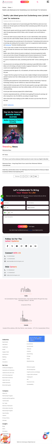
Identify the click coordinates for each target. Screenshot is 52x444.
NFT (28, 379)
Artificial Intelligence (7, 367)
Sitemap (4, 420)
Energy (28, 356)
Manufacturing (30, 361)
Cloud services (30, 381)
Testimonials (5, 400)
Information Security (7, 408)
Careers (4, 415)
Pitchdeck (4, 431)
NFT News (5, 154)
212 (31, 176)
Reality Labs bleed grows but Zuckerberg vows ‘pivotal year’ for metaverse (24, 10)
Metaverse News (6, 150)
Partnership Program (7, 395)
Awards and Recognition (8, 398)
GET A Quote (24, 1)
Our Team (4, 403)
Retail (3, 349)
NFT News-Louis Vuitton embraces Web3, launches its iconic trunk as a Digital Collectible (25, 159)
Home (4, 7)
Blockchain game (6, 385)
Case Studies (5, 413)
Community (5, 433)
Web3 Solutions (6, 382)
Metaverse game (31, 367)
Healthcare (5, 347)
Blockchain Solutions (7, 377)
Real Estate (5, 342)
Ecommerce (30, 344)
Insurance (4, 361)
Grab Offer (22, 226)
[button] (4, 207)
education (4, 344)
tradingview (10, 105)
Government (30, 346)
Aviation (29, 351)
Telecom (29, 348)
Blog (3, 426)
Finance (29, 341)
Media (28, 358)
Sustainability (30, 384)
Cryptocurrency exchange (33, 372)
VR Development (31, 369)
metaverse (8, 45)
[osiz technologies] (7, 1)
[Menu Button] (48, 2)
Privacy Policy (5, 418)
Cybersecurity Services (8, 372)
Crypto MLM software (32, 374)
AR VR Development (7, 375)
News (9, 7)
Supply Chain (5, 352)
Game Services (6, 380)
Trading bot (30, 377)
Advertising (30, 353)
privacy (30, 230)
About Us (4, 393)
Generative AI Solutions (8, 370)
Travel (3, 359)
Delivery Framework (7, 405)
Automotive (5, 354)
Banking (4, 357)
